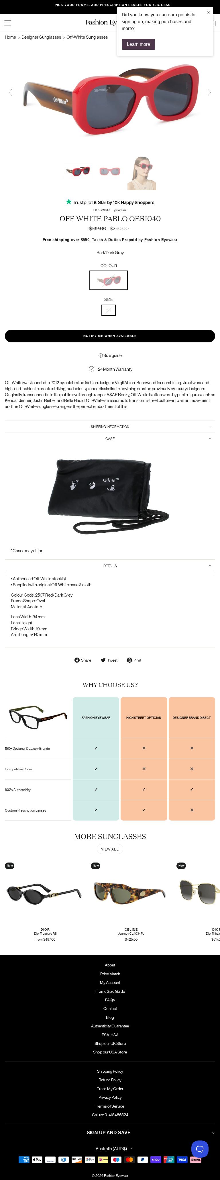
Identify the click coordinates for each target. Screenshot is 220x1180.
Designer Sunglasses (41, 37)
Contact (110, 1008)
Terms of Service (110, 1105)
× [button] (208, 12)
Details (110, 565)
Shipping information (110, 426)
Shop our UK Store (110, 1043)
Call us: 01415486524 (110, 1114)
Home (11, 37)
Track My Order (110, 1088)
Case (110, 438)
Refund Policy (110, 1079)
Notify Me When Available (110, 336)
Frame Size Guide (110, 991)
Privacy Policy (110, 1097)
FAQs (110, 999)
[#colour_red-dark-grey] (110, 146)
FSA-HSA (110, 1034)
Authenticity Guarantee (110, 1025)
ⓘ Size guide (110, 355)
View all (110, 848)
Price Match (110, 973)
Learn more (138, 44)
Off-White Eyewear (110, 209)
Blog (110, 1017)
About (110, 964)
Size (108, 299)
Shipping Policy (110, 1071)
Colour (109, 265)
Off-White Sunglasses (87, 37)
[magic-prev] (10, 92)
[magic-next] (209, 92)
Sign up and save (109, 1132)
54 (108, 310)
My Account (110, 982)
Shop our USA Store (110, 1051)
